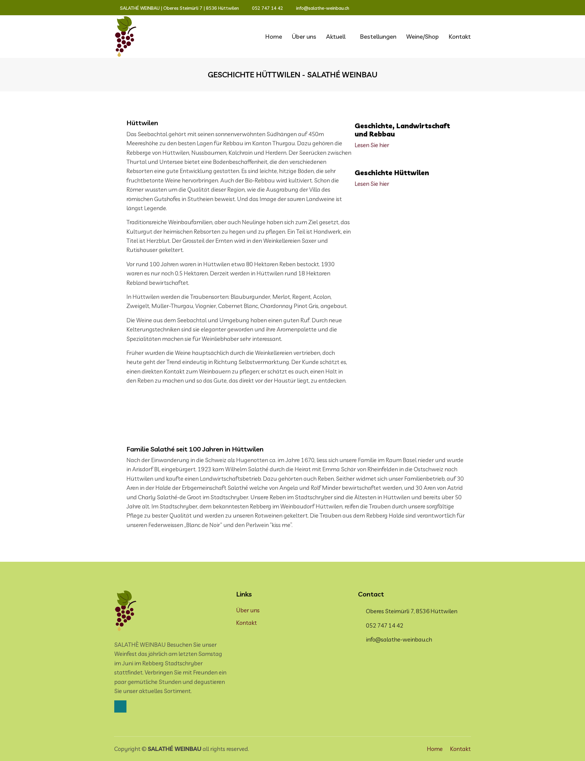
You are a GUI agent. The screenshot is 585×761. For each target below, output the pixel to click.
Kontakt (459, 36)
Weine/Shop (422, 36)
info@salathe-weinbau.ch (322, 8)
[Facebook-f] (469, 8)
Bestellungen (378, 36)
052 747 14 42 (267, 8)
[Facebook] (120, 706)
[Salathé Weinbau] (125, 36)
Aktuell (336, 36)
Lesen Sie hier (372, 145)
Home (273, 36)
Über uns (304, 36)
